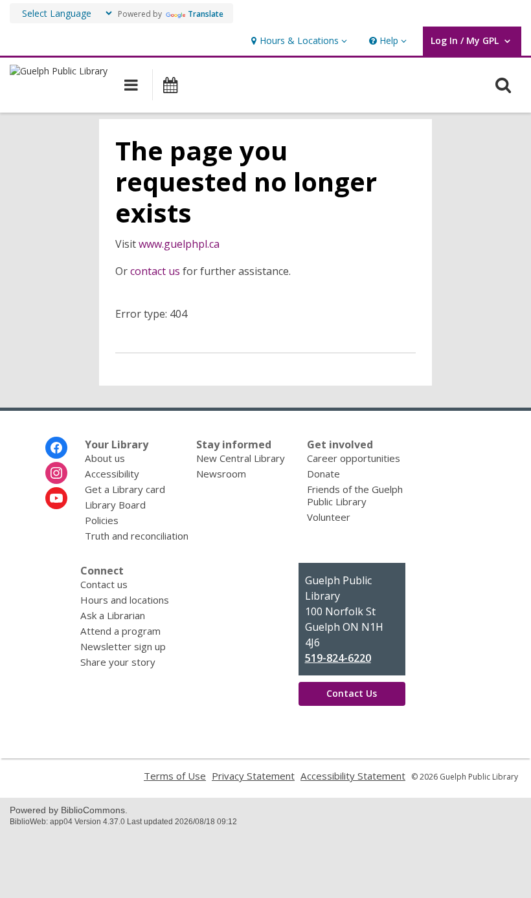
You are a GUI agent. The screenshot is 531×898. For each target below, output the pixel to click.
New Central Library (240, 458)
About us (105, 458)
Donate (323, 473)
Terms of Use (175, 775)
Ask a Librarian (112, 615)
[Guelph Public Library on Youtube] (56, 498)
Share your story (117, 661)
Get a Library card (125, 489)
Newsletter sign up (123, 646)
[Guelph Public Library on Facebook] (56, 448)
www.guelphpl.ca (179, 244)
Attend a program (120, 630)
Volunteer (328, 516)
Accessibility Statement (352, 775)
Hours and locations (124, 599)
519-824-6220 (338, 658)
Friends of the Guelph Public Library (355, 495)
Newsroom (221, 473)
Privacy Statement (253, 775)
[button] (297, 41)
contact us (155, 271)
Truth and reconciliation (136, 535)
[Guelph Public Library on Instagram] (56, 473)
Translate (205, 13)
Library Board (115, 504)
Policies (102, 520)
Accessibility (112, 473)
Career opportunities (353, 458)
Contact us (104, 584)
